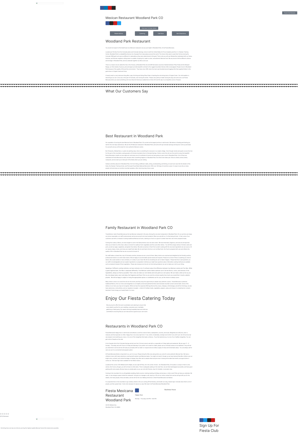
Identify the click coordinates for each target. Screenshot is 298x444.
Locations (127, 2)
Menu (134, 2)
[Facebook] (102, 8)
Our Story (110, 2)
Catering (118, 2)
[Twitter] (119, 23)
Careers (141, 2)
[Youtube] (110, 8)
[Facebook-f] (201, 420)
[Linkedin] (106, 8)
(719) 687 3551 (110, 409)
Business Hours (170, 390)
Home (103, 2)
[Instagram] (114, 8)
